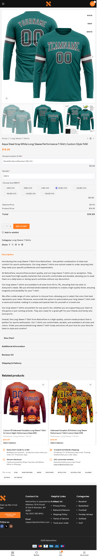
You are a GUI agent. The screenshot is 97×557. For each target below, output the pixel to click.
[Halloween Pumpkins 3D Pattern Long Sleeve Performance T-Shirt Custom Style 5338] (72, 404)
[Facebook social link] (9, 244)
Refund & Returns (61, 510)
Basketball (83, 506)
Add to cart (21, 226)
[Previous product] (87, 138)
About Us (57, 501)
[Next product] (93, 138)
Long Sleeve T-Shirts (19, 138)
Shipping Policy (60, 514)
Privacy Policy (59, 506)
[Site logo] (48, 3)
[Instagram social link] (11, 526)
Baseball (83, 501)
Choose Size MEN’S (11, 183)
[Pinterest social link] (16, 244)
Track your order (61, 523)
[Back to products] (90, 138)
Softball (82, 518)
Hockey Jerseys (86, 514)
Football (83, 510)
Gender (6, 171)
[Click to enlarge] (6, 98)
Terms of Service (61, 518)
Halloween (8, 436)
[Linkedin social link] (19, 244)
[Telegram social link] (22, 244)
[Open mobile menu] (3, 3)
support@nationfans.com (63, 464)
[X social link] (12, 244)
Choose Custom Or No (12, 156)
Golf (81, 523)
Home (4, 138)
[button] (4, 56)
